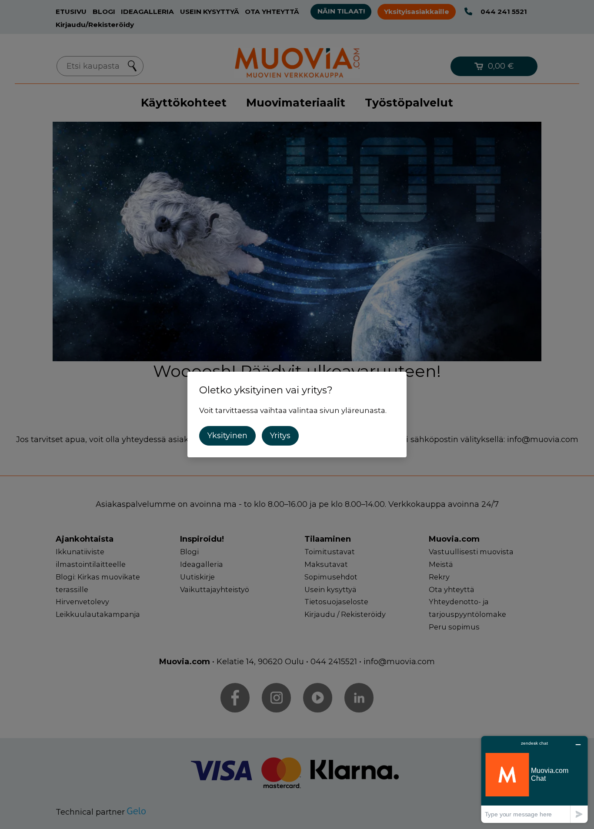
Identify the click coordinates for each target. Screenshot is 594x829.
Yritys (280, 435)
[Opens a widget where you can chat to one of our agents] (534, 779)
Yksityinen (227, 435)
